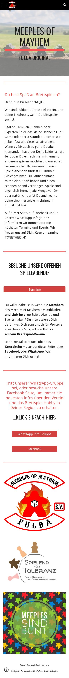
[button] (4, 5)
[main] (34, 43)
